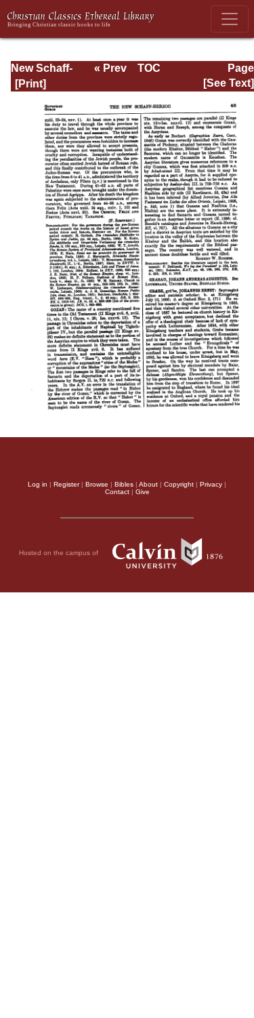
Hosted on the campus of (59, 552)
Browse (96, 484)
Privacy (211, 484)
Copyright (179, 484)
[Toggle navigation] (230, 19)
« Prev (110, 68)
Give (142, 491)
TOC (149, 68)
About (148, 484)
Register (66, 484)
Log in (37, 484)
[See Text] (228, 83)
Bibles (123, 484)
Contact (117, 491)
